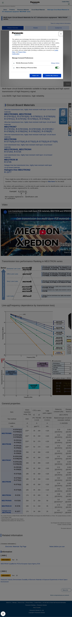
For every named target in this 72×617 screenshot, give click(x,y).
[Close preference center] (61, 34)
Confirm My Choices (52, 75)
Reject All (36, 75)
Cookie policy (15, 54)
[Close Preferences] (3, 613)
